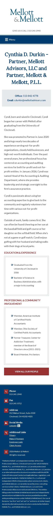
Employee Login (16, 442)
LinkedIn (13, 425)
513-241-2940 (34, 31)
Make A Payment (16, 439)
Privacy (12, 435)
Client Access (15, 445)
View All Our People (26, 371)
